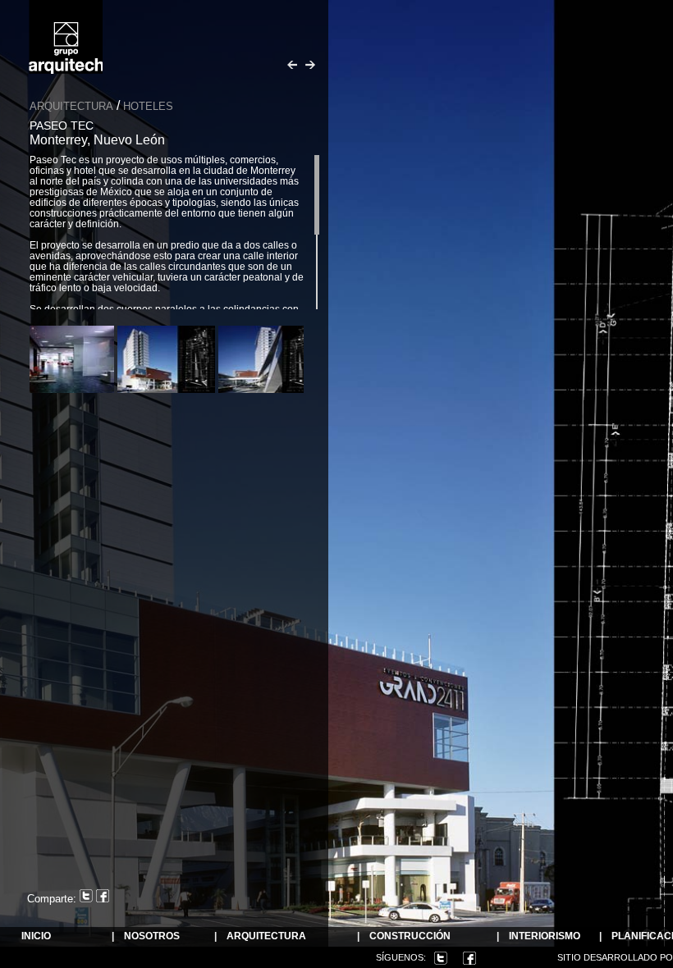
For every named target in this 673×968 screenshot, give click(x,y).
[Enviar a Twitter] (88, 899)
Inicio (36, 936)
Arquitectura (71, 106)
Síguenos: (401, 957)
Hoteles (148, 106)
